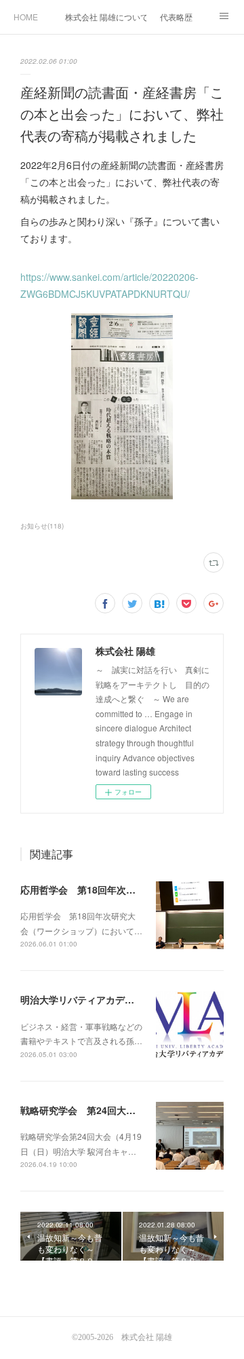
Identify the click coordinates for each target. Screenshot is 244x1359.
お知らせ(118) (42, 526)
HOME (26, 16)
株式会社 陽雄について (105, 16)
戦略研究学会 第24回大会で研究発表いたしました (130, 1110)
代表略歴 (176, 16)
